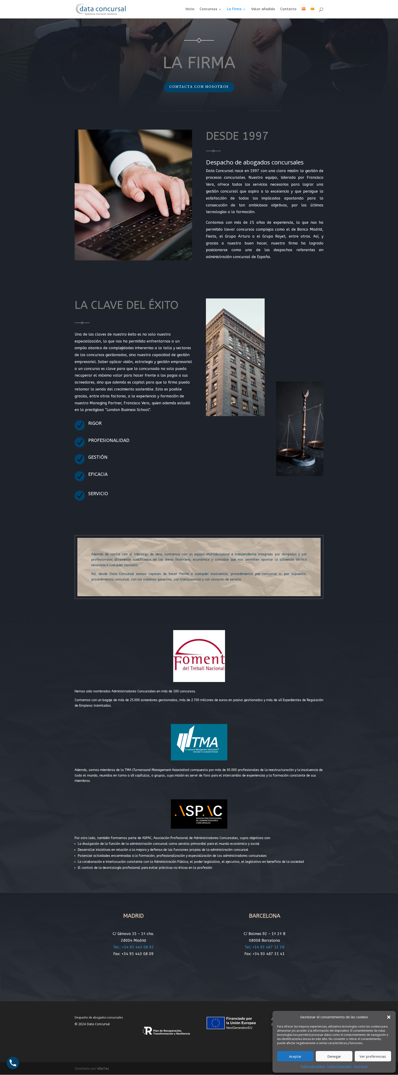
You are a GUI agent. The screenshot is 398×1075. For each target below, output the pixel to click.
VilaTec (103, 1068)
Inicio (190, 9)
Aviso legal (361, 1066)
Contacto (288, 9)
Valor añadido (263, 9)
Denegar (334, 1056)
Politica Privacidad (339, 1066)
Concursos (208, 9)
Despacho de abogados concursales (99, 1017)
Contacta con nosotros (199, 87)
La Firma (234, 9)
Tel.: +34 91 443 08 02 (133, 947)
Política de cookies (313, 1066)
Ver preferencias (373, 1056)
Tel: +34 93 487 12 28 (264, 947)
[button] (388, 1017)
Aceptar (295, 1056)
